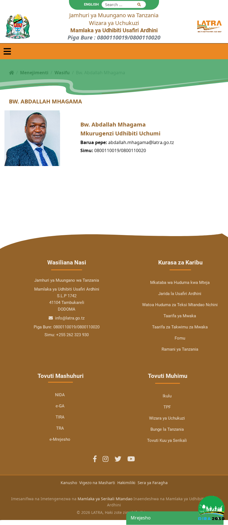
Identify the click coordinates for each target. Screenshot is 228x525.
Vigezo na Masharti (97, 482)
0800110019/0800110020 (120, 150)
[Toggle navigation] (7, 51)
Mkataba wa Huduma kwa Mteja (180, 282)
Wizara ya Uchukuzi (167, 418)
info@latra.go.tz (69, 318)
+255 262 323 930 (72, 334)
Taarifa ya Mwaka (179, 315)
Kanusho (69, 482)
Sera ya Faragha (153, 482)
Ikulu (167, 395)
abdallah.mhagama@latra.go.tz (141, 142)
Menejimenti (34, 73)
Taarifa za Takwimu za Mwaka (180, 327)
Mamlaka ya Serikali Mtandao (105, 498)
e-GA (60, 405)
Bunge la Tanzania (167, 429)
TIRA (60, 417)
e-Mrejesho (59, 439)
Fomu (180, 338)
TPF (167, 407)
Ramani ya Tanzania (180, 349)
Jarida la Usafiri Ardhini (179, 293)
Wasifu (62, 73)
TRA (60, 428)
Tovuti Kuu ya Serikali (167, 440)
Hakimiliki (126, 482)
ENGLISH (91, 4)
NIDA (60, 394)
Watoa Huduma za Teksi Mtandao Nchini (180, 304)
